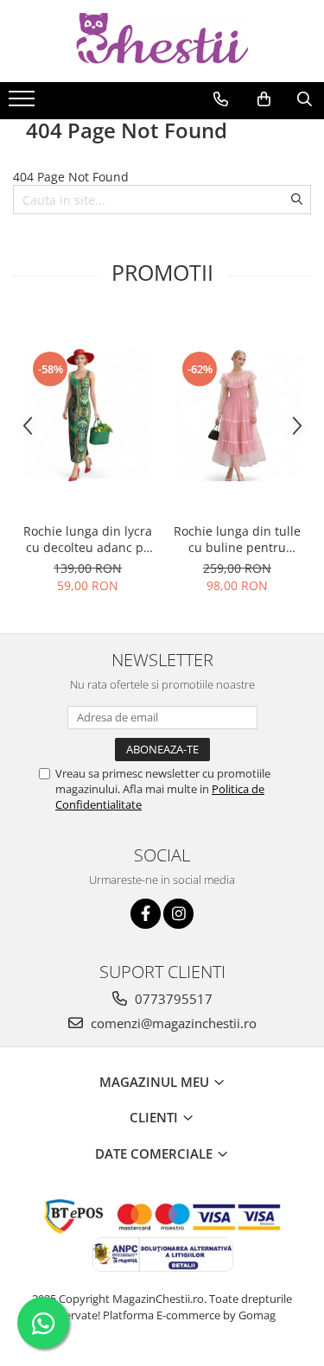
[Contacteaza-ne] (220, 99)
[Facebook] (145, 914)
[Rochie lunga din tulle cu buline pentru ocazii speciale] (237, 415)
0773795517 (172, 998)
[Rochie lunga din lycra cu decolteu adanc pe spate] (88, 415)
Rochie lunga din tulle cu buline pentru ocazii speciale (237, 539)
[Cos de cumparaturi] (264, 99)
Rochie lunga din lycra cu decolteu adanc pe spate (87, 539)
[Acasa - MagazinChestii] (162, 41)
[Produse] (24, 104)
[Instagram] (178, 914)
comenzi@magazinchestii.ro (172, 1023)
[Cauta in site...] (304, 99)
